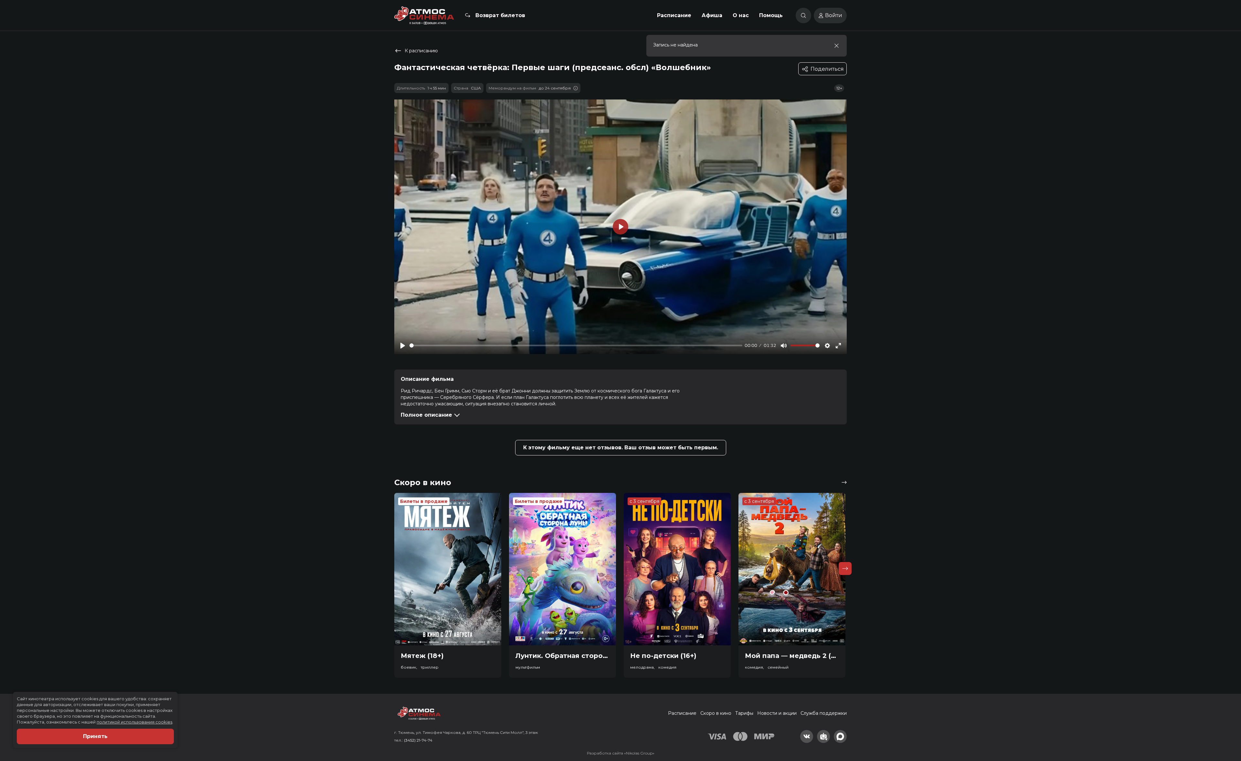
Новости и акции (777, 713)
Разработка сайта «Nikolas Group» (620, 753)
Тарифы (744, 713)
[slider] (575, 345)
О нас (741, 15)
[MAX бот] (840, 736)
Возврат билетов (500, 15)
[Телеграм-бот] (823, 736)
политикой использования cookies (134, 722)
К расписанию (421, 51)
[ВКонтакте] (806, 736)
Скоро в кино (715, 713)
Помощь (771, 15)
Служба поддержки (824, 713)
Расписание (674, 15)
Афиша (712, 15)
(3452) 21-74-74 (418, 740)
